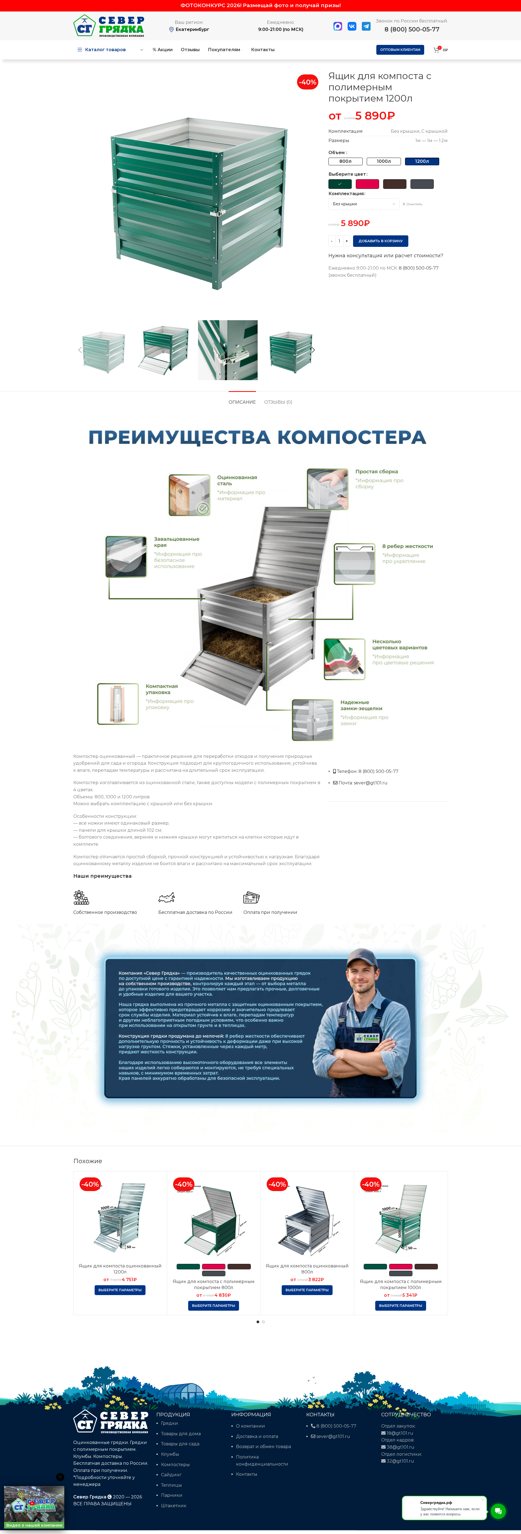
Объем (337, 152)
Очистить (414, 204)
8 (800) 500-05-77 (412, 29)
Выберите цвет (347, 174)
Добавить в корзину (381, 241)
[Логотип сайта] (108, 25)
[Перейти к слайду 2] (263, 1322)
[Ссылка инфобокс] (111, 902)
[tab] (242, 399)
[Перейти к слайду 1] (258, 1322)
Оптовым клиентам (400, 50)
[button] (80, 350)
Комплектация (346, 193)
